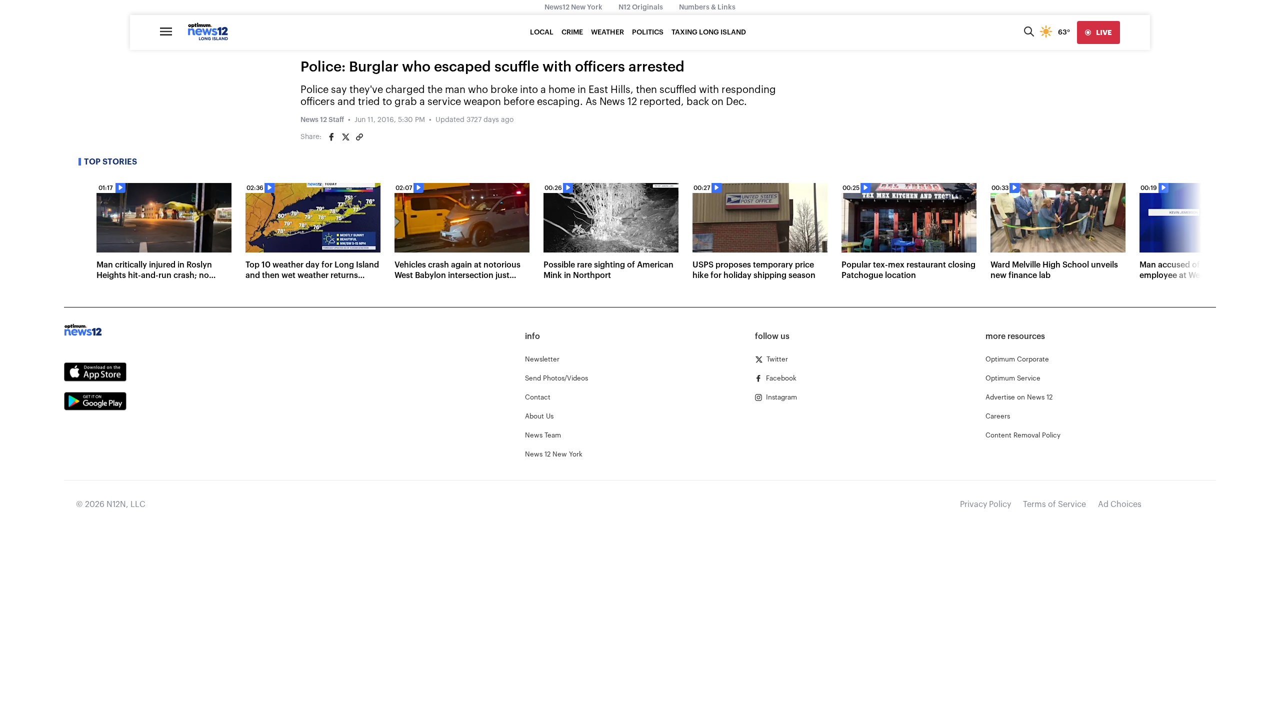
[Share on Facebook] (332, 137)
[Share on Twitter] (346, 137)
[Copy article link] (360, 137)
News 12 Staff (322, 120)
